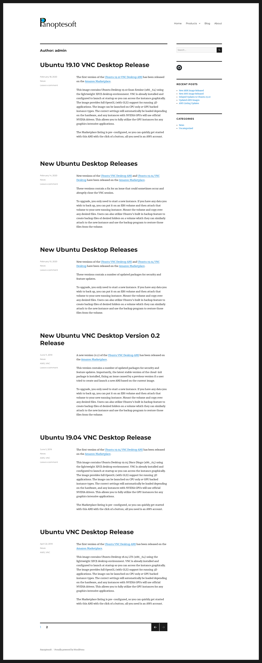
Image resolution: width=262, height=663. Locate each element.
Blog (207, 23)
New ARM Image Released (191, 90)
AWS (42, 363)
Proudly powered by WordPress (69, 649)
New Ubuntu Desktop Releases (89, 163)
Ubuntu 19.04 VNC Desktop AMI (124, 449)
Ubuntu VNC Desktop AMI (116, 175)
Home (178, 23)
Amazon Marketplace (98, 81)
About (218, 23)
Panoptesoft (46, 649)
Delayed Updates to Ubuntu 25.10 (194, 97)
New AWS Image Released (191, 94)
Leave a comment (49, 85)
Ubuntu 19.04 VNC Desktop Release (95, 437)
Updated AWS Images (189, 100)
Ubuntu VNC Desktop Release (87, 532)
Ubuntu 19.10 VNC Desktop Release (94, 65)
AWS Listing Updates (189, 103)
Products (191, 23)
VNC (48, 363)
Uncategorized (186, 128)
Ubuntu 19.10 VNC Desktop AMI (123, 77)
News (42, 81)
